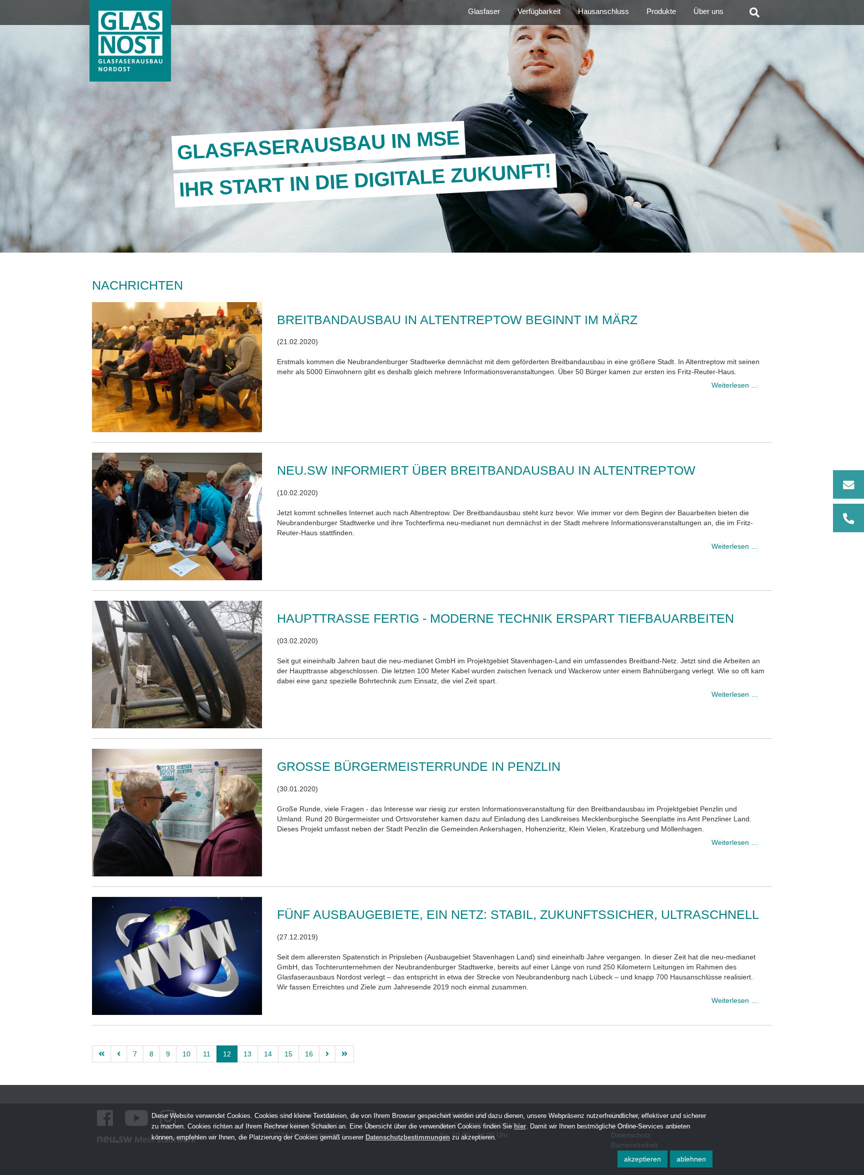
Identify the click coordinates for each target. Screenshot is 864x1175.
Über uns (709, 11)
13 (248, 1054)
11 (206, 1054)
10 (186, 1054)
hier (520, 1126)
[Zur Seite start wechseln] (101, 1053)
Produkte (661, 11)
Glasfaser (484, 11)
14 (268, 1054)
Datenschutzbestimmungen (408, 1137)
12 (227, 1054)
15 (288, 1054)
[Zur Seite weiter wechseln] (327, 1053)
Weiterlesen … (735, 385)
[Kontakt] (848, 501)
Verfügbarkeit (539, 11)
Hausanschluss (603, 11)
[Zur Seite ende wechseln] (344, 1053)
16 (309, 1054)
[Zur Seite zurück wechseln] (118, 1053)
